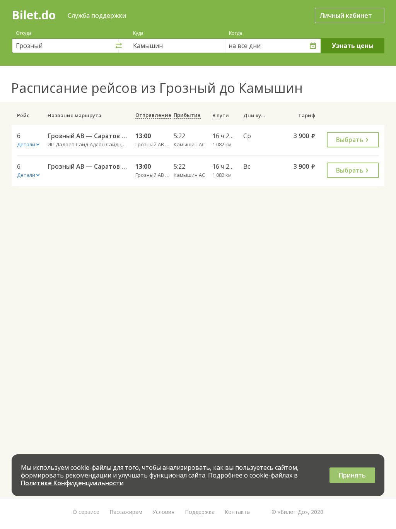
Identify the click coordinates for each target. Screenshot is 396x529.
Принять (352, 475)
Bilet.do (34, 15)
